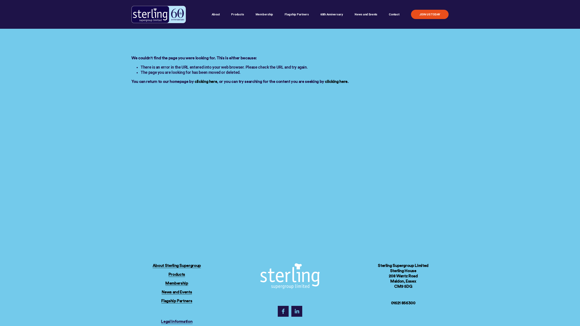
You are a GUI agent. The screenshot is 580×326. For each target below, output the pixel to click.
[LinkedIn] (296, 311)
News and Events (177, 292)
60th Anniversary (331, 14)
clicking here (206, 82)
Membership (176, 283)
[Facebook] (283, 311)
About (216, 14)
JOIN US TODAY (429, 14)
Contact (394, 14)
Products (237, 14)
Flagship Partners (297, 14)
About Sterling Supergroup (177, 266)
